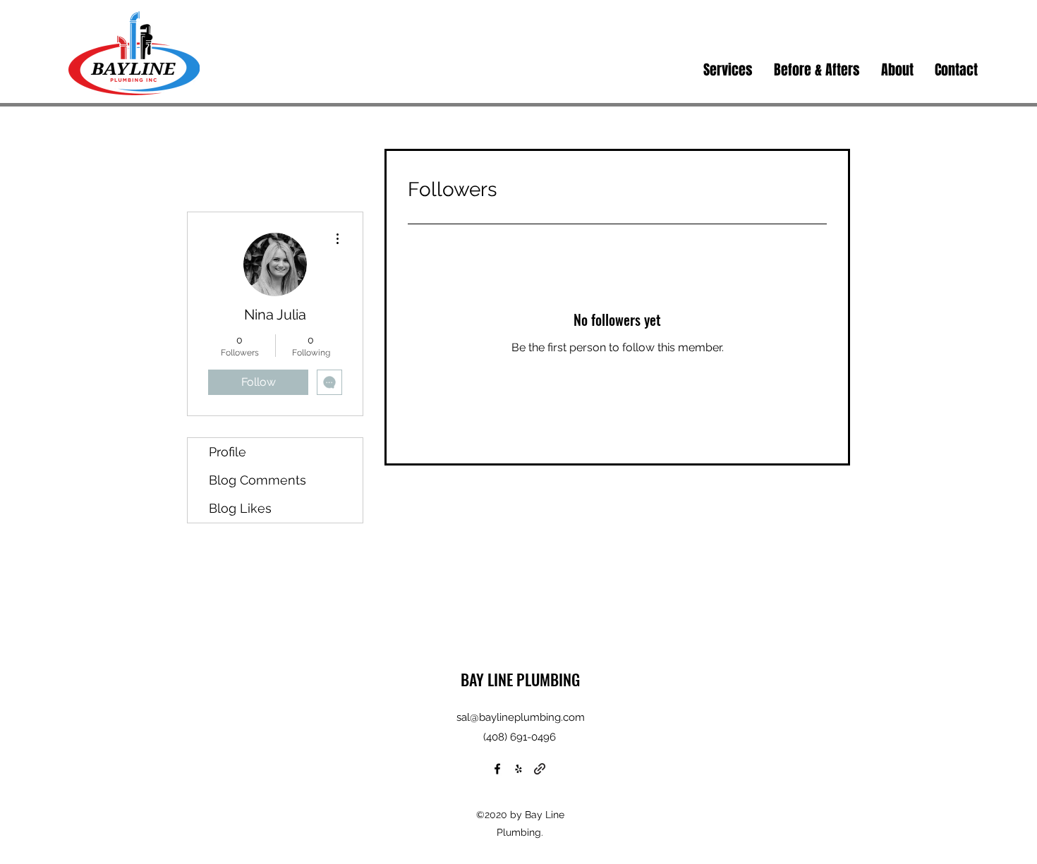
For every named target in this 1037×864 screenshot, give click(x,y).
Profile (227, 451)
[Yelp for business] (518, 769)
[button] (728, 69)
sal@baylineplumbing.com (520, 717)
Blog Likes (240, 508)
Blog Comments (257, 480)
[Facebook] (497, 769)
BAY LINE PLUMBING (520, 679)
